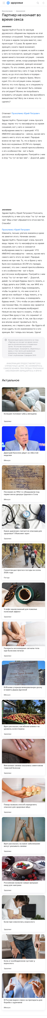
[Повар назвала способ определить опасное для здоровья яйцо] (23, 796)
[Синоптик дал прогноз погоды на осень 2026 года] (23, 562)
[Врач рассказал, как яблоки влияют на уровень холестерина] (23, 718)
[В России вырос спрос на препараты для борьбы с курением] (23, 991)
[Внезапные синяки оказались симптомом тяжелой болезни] (23, 757)
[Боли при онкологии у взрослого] (23, 913)
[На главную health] (16, 3)
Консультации (7, 11)
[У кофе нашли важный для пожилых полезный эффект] (23, 601)
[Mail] (8, 3)
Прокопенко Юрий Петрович (26, 113)
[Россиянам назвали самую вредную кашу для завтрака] (23, 874)
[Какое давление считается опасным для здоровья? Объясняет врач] (23, 522)
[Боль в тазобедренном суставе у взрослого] (23, 952)
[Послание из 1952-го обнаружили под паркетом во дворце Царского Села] (23, 483)
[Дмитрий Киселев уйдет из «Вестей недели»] (23, 444)
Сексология (20, 11)
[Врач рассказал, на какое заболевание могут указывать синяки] (23, 835)
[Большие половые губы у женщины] (23, 405)
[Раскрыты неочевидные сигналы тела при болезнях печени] (23, 640)
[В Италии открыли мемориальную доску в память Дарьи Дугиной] (23, 679)
